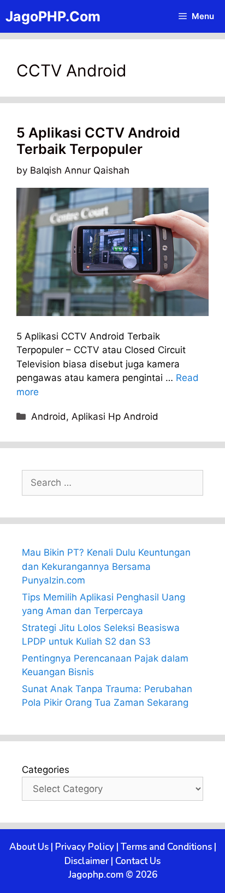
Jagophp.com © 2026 (112, 874)
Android (48, 416)
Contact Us (138, 861)
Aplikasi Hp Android (115, 416)
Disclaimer (86, 861)
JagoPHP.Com (52, 16)
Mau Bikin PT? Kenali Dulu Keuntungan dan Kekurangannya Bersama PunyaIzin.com (106, 566)
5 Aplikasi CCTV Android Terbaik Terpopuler (98, 140)
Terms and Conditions (166, 847)
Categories (45, 769)
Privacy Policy (84, 847)
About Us (29, 847)
